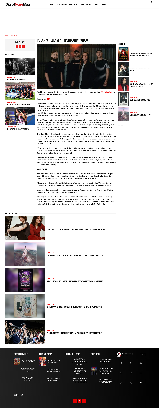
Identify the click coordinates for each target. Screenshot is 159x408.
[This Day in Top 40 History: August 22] (20, 116)
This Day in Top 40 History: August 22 (18, 129)
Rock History (11, 77)
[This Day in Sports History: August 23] (20, 91)
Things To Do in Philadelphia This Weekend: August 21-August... (79, 371)
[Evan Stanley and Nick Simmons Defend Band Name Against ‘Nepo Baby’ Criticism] (25, 228)
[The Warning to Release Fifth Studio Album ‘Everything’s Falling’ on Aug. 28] (25, 254)
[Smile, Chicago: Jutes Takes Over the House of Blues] (123, 69)
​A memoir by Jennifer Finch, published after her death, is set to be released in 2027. (141, 54)
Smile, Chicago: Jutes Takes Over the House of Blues (141, 69)
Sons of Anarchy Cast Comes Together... (28, 378)
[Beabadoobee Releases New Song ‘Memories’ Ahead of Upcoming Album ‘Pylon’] (25, 306)
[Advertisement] (79, 20)
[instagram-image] (121, 363)
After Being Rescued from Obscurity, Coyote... (28, 369)
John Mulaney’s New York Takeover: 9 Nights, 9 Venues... (105, 361)
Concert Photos (135, 67)
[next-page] (122, 124)
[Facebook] (17, 46)
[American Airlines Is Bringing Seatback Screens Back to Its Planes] (68, 380)
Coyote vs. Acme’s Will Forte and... (28, 361)
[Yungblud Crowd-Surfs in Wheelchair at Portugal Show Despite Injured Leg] (25, 332)
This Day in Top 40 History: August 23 (54, 361)
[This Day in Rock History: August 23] (20, 66)
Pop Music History (12, 126)
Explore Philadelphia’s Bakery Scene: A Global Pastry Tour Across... (79, 361)
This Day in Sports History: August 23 (18, 104)
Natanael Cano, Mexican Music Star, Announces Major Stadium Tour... (105, 380)
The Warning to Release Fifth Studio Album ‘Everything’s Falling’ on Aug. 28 (75, 255)
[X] (23, 46)
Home (6, 35)
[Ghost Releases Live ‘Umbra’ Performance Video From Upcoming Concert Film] (25, 280)
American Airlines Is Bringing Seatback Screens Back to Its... (79, 380)
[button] (152, 2)
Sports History (11, 102)
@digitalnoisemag (127, 354)
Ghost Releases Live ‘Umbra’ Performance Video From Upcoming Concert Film (75, 281)
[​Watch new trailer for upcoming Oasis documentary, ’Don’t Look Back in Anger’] (123, 99)
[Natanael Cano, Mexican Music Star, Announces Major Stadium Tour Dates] (94, 380)
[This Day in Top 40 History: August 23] (42, 361)
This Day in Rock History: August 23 (18, 80)
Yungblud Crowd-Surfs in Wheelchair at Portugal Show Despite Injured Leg (75, 333)
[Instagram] (20, 46)
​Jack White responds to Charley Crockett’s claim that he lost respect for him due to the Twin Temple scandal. (141, 84)
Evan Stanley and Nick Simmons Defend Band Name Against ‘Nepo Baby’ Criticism (76, 229)
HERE (48, 99)
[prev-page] (119, 124)
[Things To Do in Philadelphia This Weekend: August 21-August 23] (68, 371)
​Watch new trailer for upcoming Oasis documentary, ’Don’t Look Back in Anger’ (140, 99)
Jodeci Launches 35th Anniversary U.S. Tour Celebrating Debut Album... (105, 371)
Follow (142, 354)
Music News (14, 35)
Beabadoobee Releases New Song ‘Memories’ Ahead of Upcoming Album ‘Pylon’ (75, 307)
